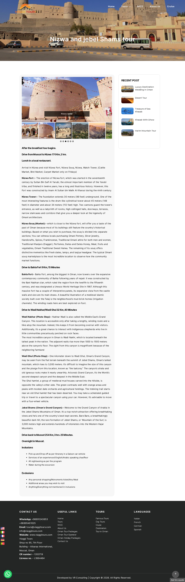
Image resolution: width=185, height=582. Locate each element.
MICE (140, 6)
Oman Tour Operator (67, 535)
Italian (137, 518)
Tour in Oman (102, 531)
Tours (124, 6)
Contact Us (63, 541)
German (138, 526)
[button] (8, 574)
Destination (101, 528)
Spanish (137, 529)
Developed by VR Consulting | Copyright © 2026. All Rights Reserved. (94, 577)
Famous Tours (102, 518)
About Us (155, 6)
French (137, 522)
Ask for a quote (177, 580)
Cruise (170, 6)
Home (111, 6)
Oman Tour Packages (67, 531)
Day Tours (100, 522)
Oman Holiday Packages (69, 538)
